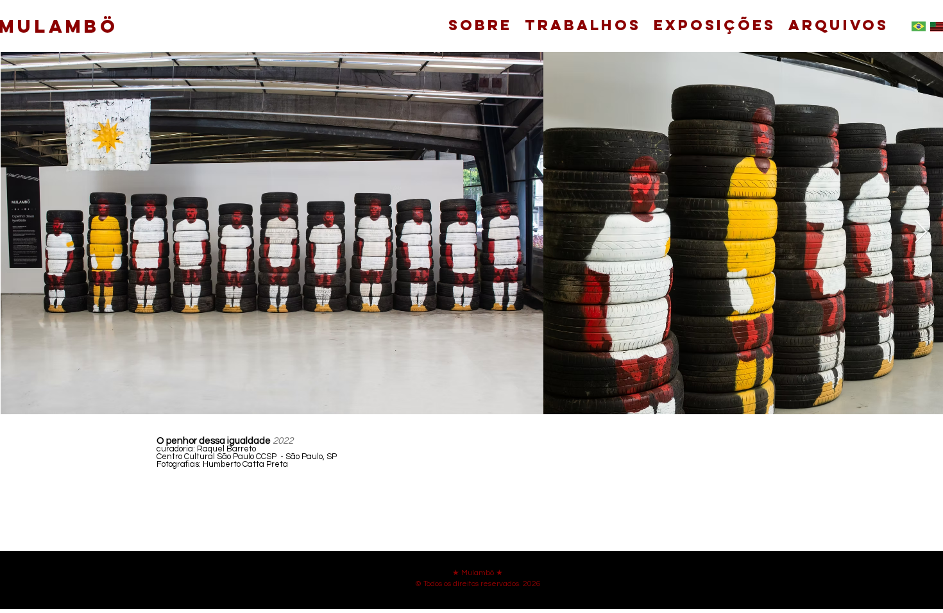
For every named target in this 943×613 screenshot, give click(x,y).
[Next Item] (920, 232)
